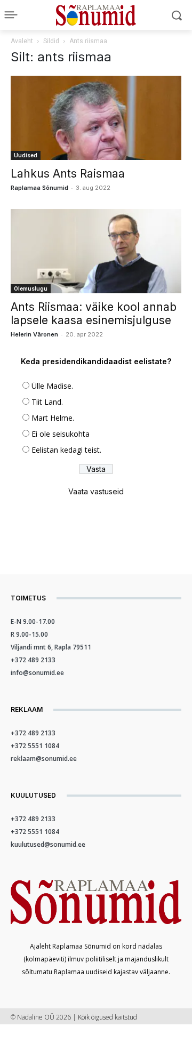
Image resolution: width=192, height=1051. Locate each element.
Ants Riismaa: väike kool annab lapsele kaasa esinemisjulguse (94, 313)
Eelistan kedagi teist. (66, 450)
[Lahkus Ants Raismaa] (96, 118)
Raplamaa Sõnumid (39, 187)
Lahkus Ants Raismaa (68, 173)
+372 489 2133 (33, 659)
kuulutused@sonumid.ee (48, 844)
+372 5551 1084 (35, 745)
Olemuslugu (30, 288)
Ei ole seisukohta (60, 434)
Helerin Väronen (34, 334)
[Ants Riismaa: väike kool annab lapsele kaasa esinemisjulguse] (96, 251)
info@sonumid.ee (37, 672)
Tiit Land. (47, 402)
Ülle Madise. (52, 386)
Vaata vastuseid (96, 491)
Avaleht (22, 41)
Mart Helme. (52, 418)
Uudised (25, 155)
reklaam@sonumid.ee (44, 758)
